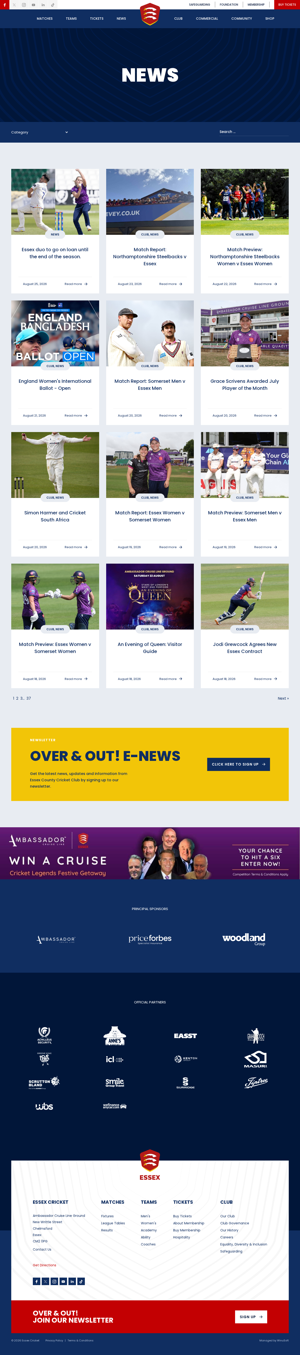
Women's (148, 1223)
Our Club (227, 1216)
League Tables (113, 1223)
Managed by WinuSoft (274, 1340)
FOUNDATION (229, 5)
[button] (44, 18)
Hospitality (181, 1237)
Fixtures (107, 1216)
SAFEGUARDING (199, 5)
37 (28, 698)
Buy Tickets (182, 1216)
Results (107, 1230)
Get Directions (44, 1265)
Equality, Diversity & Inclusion (243, 1244)
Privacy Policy (54, 1340)
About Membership (188, 1223)
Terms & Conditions (81, 1340)
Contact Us (42, 1249)
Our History (229, 1230)
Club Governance (234, 1223)
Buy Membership (186, 1230)
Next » (283, 698)
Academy (149, 1230)
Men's (145, 1216)
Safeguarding (231, 1251)
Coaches (148, 1244)
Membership (256, 5)
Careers (226, 1237)
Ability (145, 1237)
